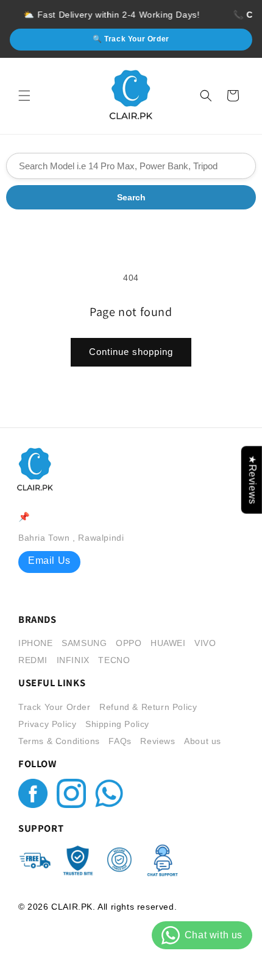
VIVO (205, 643)
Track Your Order (54, 707)
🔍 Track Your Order (131, 39)
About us (202, 741)
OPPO (128, 643)
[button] (24, 95)
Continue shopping (131, 351)
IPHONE (35, 643)
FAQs (119, 741)
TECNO (114, 660)
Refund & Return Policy (148, 707)
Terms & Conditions (59, 741)
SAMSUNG (84, 643)
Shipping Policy (117, 724)
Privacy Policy (47, 724)
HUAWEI (168, 643)
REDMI (33, 660)
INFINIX (73, 660)
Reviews (157, 741)
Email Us (49, 560)
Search (131, 197)
